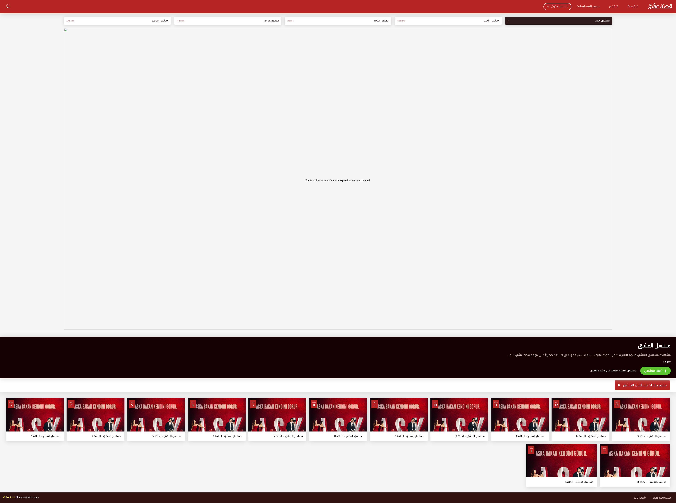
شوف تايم (639, 498)
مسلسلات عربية (662, 498)
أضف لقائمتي (653, 371)
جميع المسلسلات (588, 6)
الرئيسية (633, 6)
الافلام (613, 6)
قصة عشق (9, 497)
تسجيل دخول (559, 6)
